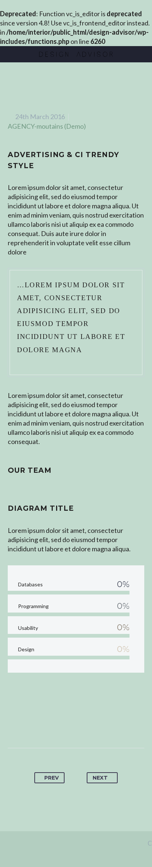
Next (100, 777)
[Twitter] (55, 724)
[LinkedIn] (96, 724)
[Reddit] (110, 724)
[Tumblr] (83, 724)
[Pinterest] (69, 724)
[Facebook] (42, 724)
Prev (51, 777)
